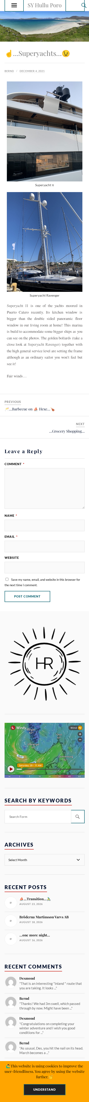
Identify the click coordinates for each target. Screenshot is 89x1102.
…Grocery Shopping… (67, 431)
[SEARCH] (78, 816)
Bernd (9, 70)
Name (11, 515)
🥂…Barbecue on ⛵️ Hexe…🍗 (30, 409)
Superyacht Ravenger (43, 344)
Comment (14, 464)
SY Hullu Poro (45, 5)
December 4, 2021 (32, 70)
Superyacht (17, 305)
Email (11, 536)
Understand (44, 1089)
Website (12, 557)
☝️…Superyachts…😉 (37, 53)
